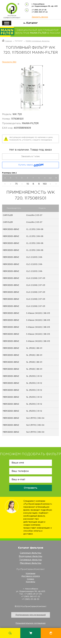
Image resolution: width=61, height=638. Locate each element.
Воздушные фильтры (30, 556)
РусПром (11, 16)
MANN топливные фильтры (38, 41)
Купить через (25, 165)
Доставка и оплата (30, 576)
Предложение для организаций (30, 615)
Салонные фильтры (30, 553)
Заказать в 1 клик (30, 156)
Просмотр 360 (9, 62)
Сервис (30, 579)
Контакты (30, 582)
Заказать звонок (40, 17)
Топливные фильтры (30, 560)
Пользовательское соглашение (31, 623)
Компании (30, 573)
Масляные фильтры (30, 563)
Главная (8, 41)
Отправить (30, 488)
